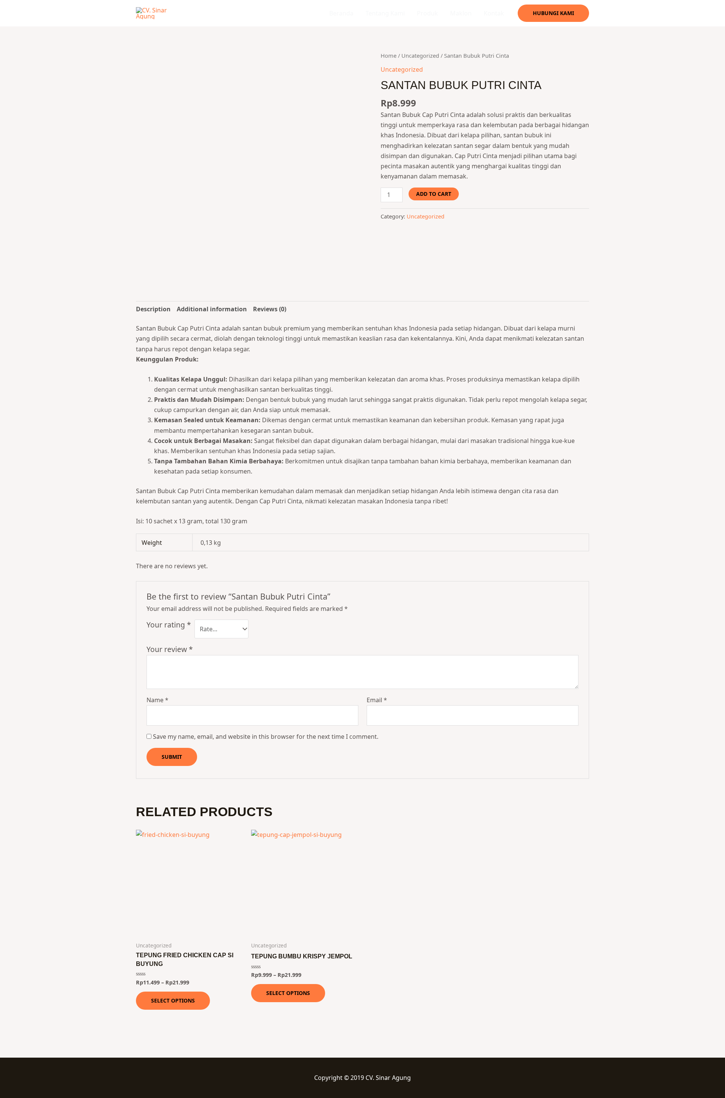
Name (157, 700)
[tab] (153, 309)
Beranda (341, 13)
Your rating (169, 625)
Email (377, 700)
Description (153, 309)
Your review (170, 649)
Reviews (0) (269, 309)
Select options (173, 1000)
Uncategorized (420, 55)
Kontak (494, 13)
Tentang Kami (385, 13)
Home (388, 55)
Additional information (212, 309)
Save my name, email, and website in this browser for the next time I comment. (265, 736)
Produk (427, 13)
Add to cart (433, 193)
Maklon (461, 13)
